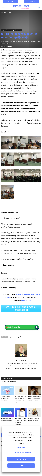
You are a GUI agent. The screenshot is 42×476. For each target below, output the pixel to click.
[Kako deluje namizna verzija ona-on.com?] (7, 412)
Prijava (10, 1)
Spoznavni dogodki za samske (13, 30)
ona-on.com (26, 300)
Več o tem (21, 447)
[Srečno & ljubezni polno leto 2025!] (34, 412)
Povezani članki (7, 378)
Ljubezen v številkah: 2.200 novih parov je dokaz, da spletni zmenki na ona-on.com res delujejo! (34, 401)
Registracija (31, 1)
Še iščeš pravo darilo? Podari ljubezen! (5, 399)
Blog (3, 30)
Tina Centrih (7, 46)
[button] (39, 7)
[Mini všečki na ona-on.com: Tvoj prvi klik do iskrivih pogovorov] (21, 412)
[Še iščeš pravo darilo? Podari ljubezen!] (7, 390)
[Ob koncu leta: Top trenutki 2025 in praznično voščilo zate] (21, 390)
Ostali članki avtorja (9, 382)
